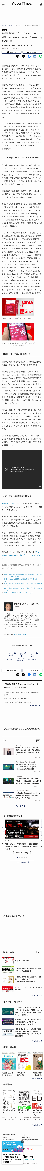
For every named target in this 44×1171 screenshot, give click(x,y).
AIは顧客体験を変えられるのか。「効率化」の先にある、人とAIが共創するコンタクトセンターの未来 (28, 781)
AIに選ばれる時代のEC (22, 1074)
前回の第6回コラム (9, 503)
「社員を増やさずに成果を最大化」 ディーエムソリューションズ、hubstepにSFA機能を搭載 (28, 766)
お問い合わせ (26, 1137)
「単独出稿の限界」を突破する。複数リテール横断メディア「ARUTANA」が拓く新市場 (28, 979)
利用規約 (4, 1137)
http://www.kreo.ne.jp (20, 634)
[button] (17, 56)
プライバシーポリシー (8, 1139)
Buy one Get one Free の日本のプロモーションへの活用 (21, 555)
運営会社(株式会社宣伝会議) (30, 1139)
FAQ (23, 1134)
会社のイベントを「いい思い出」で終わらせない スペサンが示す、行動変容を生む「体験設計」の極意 (28, 751)
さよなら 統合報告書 (9, 1111)
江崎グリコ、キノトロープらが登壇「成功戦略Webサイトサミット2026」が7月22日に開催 (28, 1021)
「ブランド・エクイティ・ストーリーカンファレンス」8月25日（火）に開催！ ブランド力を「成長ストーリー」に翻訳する (28, 1011)
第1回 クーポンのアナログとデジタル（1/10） (19, 593)
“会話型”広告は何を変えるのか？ (8, 1074)
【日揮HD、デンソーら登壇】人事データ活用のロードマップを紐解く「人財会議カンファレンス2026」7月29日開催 (28, 1032)
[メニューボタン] (3, 4)
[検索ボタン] (40, 4)
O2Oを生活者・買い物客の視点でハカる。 (18, 702)
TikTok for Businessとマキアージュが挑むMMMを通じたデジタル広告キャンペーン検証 (27, 795)
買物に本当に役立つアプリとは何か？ (16, 698)
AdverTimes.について (8, 1134)
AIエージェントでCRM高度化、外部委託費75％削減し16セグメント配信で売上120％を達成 (21, 846)
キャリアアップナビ (22, 960)
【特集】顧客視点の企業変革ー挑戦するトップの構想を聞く (28, 969)
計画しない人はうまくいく (23, 1111)
